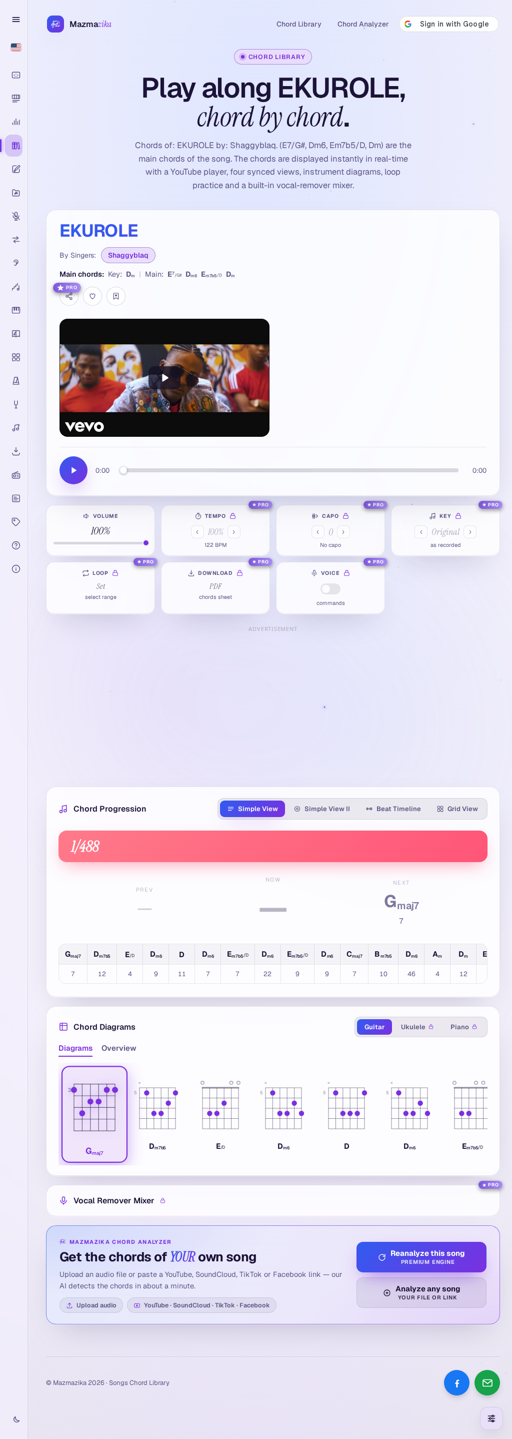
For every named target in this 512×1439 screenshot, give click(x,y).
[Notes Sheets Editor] (13, 169)
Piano (459, 1027)
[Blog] (13, 498)
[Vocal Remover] (13, 216)
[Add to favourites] (92, 296)
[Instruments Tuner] (13, 404)
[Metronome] (13, 381)
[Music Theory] (13, 334)
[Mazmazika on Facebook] (457, 1382)
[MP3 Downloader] (13, 451)
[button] (95, 1114)
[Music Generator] (13, 428)
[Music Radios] (13, 475)
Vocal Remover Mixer (114, 1200)
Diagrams (75, 1048)
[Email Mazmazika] (487, 1382)
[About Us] (13, 569)
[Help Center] (13, 545)
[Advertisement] (273, 705)
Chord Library (299, 24)
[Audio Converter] (13, 240)
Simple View (258, 809)
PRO (72, 287)
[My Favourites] (116, 296)
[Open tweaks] (491, 1418)
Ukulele (413, 1027)
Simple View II (327, 809)
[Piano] (13, 310)
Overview (119, 1048)
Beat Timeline (398, 809)
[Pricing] (13, 522)
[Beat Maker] (13, 357)
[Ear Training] (13, 263)
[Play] (164, 377)
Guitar (374, 1027)
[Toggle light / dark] (13, 1420)
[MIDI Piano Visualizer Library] (13, 99)
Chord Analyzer (363, 24)
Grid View (463, 809)
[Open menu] (14, 19)
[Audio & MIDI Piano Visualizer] (13, 75)
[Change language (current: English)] (13, 47)
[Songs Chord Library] (13, 146)
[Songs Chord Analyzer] (13, 122)
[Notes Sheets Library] (13, 193)
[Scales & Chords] (13, 287)
